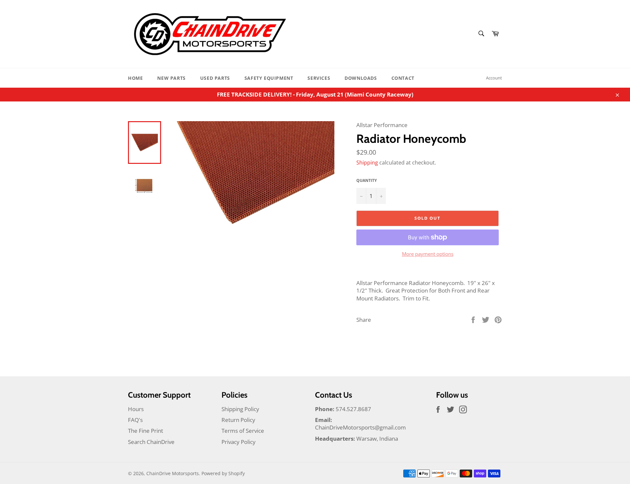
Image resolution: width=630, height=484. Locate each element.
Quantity (366, 180)
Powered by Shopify (223, 473)
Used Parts (215, 78)
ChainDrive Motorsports (172, 473)
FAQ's (135, 420)
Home (135, 78)
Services (318, 78)
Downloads (361, 78)
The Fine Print (145, 430)
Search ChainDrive (151, 442)
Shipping (367, 162)
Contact (402, 78)
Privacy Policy (238, 442)
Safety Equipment (268, 78)
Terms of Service (242, 430)
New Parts (171, 78)
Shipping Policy (240, 409)
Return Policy (238, 420)
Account (494, 78)
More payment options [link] (427, 254)
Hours (136, 409)
